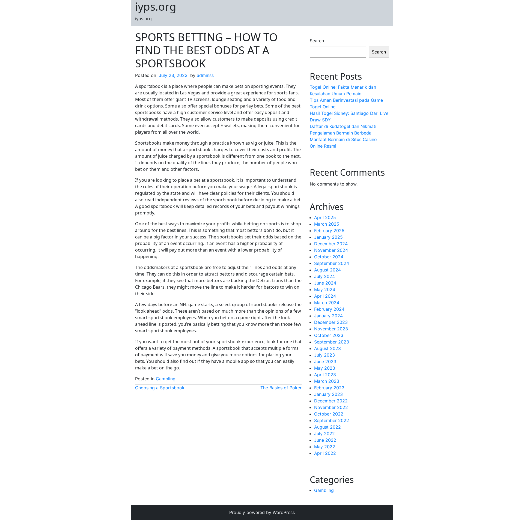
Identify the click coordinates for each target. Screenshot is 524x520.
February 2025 (329, 230)
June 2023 (325, 361)
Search (317, 40)
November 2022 (331, 407)
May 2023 (324, 368)
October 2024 (328, 256)
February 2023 (329, 387)
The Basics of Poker (281, 387)
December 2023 (331, 322)
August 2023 (327, 348)
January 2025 (328, 237)
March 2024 (326, 302)
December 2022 (331, 401)
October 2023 (328, 335)
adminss (205, 75)
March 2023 (326, 381)
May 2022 (324, 446)
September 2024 (331, 263)
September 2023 (331, 342)
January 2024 (328, 315)
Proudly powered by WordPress (262, 512)
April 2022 (325, 453)
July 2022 (324, 433)
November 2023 (331, 328)
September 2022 (331, 420)
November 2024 (331, 250)
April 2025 (325, 217)
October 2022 (328, 414)
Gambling (165, 378)
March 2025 (326, 224)
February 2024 (329, 309)
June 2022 (325, 440)
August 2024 (327, 270)
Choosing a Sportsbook (159, 387)
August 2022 (327, 427)
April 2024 (325, 296)
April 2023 (325, 374)
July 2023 (324, 355)
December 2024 (331, 243)
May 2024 (324, 289)
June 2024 (325, 283)
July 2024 (324, 276)
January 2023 (328, 394)
